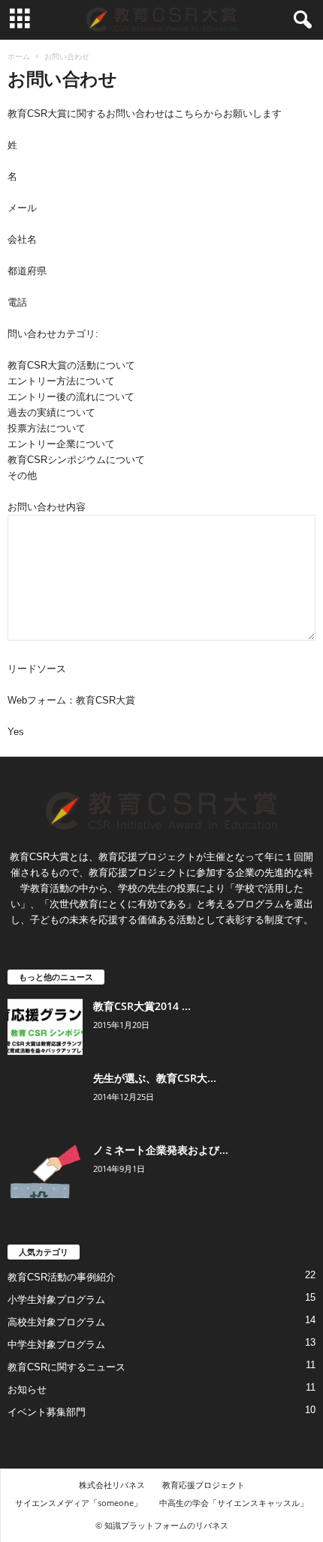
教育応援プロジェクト (203, 1484)
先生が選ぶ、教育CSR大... (154, 1078)
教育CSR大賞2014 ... (142, 1006)
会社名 (22, 239)
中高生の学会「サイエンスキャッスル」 (233, 1502)
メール (22, 208)
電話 (17, 302)
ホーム (19, 56)
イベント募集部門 (47, 1412)
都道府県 (27, 270)
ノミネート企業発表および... (160, 1150)
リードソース (37, 668)
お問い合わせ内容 (47, 507)
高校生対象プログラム (56, 1322)
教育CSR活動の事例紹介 (62, 1277)
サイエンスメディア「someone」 (78, 1502)
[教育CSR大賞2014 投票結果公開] (45, 1027)
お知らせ (27, 1389)
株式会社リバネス (112, 1484)
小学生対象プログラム (56, 1299)
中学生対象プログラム (56, 1344)
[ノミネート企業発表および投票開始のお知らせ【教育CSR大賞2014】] (45, 1170)
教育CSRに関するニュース (66, 1367)
